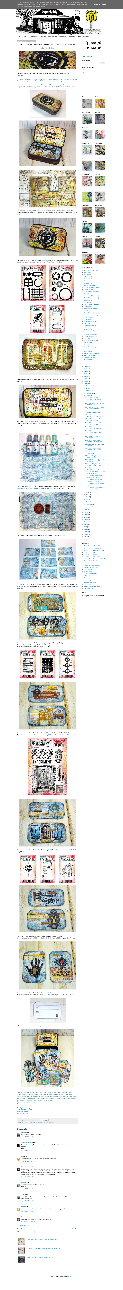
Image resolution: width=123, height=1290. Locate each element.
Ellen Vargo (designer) (90, 300)
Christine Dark (88, 278)
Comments (87, 73)
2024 (85, 371)
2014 (85, 519)
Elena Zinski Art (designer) (91, 295)
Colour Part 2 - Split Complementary (94, 550)
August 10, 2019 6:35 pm (28, 1137)
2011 (85, 527)
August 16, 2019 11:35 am (28, 1211)
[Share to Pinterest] (48, 1120)
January (88, 506)
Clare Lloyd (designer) (90, 283)
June (87, 494)
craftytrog (24, 1182)
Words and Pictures (27, 1142)
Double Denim (21, 488)
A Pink (23, 1206)
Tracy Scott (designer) (90, 357)
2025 (85, 369)
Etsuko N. (26, 1113)
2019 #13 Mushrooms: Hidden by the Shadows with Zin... (94, 407)
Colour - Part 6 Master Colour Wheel (94, 558)
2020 (85, 381)
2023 (85, 374)
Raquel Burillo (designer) (91, 347)
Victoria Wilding (88, 359)
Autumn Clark (88, 276)
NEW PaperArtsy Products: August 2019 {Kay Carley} (93, 448)
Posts (86, 70)
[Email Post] (37, 1120)
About (24, 36)
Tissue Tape (87, 584)
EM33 (44, 645)
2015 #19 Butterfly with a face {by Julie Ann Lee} (39, 1257)
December (89, 385)
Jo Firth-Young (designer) (91, 321)
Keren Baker (87, 327)
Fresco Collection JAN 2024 (92, 546)
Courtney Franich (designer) (92, 287)
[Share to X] (44, 1120)
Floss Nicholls (88, 310)
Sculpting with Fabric (90, 582)
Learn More (97, 4)
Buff (42, 488)
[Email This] (41, 1120)
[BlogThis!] (42, 1120)
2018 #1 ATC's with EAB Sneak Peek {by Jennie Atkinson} (42, 1239)
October (88, 390)
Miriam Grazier (88, 342)
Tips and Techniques (83, 36)
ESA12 (44, 260)
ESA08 (67, 733)
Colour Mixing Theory (90, 569)
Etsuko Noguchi (28, 1109)
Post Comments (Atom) (31, 1232)
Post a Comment (24, 1225)
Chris (22, 1217)
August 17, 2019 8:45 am (28, 1221)
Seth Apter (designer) (90, 355)
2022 (85, 376)
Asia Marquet (87, 274)
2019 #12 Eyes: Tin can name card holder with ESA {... (93, 468)
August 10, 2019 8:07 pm (28, 1150)
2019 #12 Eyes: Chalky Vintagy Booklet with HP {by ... (94, 488)
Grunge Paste (88, 571)
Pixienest (26, 1111)
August (88, 395)
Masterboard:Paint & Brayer (92, 567)
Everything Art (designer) (91, 308)
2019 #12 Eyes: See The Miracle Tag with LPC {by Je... (94, 484)
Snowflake (20, 586)
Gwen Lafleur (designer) (91, 315)
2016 (85, 514)
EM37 (49, 993)
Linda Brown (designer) (90, 336)
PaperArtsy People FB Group (48, 36)
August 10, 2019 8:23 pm (28, 1161)
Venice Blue (29, 488)
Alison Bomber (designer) (91, 270)
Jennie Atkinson (88, 317)
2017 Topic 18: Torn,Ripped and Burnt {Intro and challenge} (43, 1248)
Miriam (23, 1132)
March (88, 502)
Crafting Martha (88, 289)
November (89, 388)
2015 (85, 517)
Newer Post (20, 1229)
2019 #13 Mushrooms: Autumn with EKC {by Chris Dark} (94, 411)
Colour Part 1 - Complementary (93, 548)
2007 (85, 536)
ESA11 (35, 535)
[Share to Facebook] (46, 1120)
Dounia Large (88, 293)
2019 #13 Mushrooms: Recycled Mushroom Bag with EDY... (94, 427)
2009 (85, 531)
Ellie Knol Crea (88, 302)
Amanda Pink (87, 272)
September (89, 393)
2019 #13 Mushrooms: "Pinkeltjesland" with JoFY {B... (94, 415)
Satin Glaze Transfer (90, 575)
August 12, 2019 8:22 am (28, 1189)
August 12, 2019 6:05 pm (28, 1201)
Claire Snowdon (88, 281)
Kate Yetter (87, 323)
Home (18, 36)
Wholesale (72, 36)
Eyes (51, 1122)
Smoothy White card (42, 210)
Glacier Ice (37, 488)
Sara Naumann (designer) (91, 353)
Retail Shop (62, 36)
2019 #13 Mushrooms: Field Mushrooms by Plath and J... (94, 423)
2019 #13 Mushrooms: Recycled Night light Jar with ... (94, 403)
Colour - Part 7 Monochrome (92, 561)
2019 (85, 383)
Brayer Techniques (89, 563)
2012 (85, 524)
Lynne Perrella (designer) (91, 340)
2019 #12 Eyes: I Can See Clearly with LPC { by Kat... (95, 472)
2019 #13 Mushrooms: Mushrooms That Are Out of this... (94, 399)
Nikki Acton (87, 345)
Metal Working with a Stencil (92, 586)
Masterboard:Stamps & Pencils (92, 565)
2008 (85, 534)
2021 (85, 379)
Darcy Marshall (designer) (91, 291)
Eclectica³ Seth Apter (35, 1122)
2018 (85, 509)
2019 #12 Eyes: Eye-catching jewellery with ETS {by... (93, 476)
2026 (85, 366)
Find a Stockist (33, 36)
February (88, 504)
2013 (85, 522)
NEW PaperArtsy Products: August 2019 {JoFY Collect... (94, 464)
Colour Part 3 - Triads (90, 552)
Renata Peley (87, 349)
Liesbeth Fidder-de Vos (90, 334)
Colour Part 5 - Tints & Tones (92, 556)
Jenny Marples (25, 1166)
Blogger (69, 1276)
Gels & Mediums (88, 578)
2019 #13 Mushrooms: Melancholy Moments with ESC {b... (94, 432)
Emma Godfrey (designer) (91, 304)
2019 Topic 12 (25, 1122)
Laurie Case (87, 332)
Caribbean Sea (50, 488)
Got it (104, 4)
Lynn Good (87, 338)
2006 (85, 539)
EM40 (50, 850)
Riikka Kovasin (88, 351)
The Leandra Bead (89, 588)
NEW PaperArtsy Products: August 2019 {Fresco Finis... (94, 440)
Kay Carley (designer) (90, 325)
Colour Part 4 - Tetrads (90, 554)
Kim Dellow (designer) (90, 330)
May (87, 497)
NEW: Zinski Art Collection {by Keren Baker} (93, 452)
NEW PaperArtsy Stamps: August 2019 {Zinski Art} (94, 456)
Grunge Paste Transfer (90, 573)
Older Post (75, 1229)
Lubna (23, 1194)
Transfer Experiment (89, 580)
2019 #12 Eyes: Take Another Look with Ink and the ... (93, 480)
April (87, 499)
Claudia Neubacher (89, 285)
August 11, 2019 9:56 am (28, 1176)
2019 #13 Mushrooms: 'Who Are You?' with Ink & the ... (94, 419)
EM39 (50, 735)
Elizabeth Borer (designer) (91, 298)
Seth (22, 1156)
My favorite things (37, 79)
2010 (85, 529)
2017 (85, 512)
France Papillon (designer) (91, 313)
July (87, 492)
